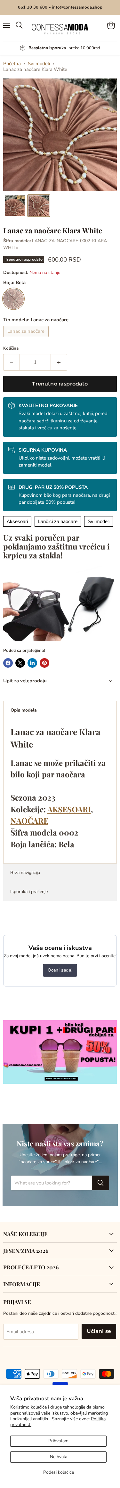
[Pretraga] (100, 1183)
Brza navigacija (25, 873)
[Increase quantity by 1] (59, 362)
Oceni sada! (60, 970)
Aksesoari (17, 521)
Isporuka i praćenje (29, 892)
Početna (12, 63)
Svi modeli (39, 63)
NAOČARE (29, 821)
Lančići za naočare (57, 521)
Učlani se (99, 1331)
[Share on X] (20, 663)
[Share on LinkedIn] (32, 663)
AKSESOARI (69, 809)
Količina (11, 348)
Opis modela (24, 710)
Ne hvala (58, 1457)
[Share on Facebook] (8, 663)
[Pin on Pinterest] (44, 663)
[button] (15, 205)
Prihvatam (58, 1441)
